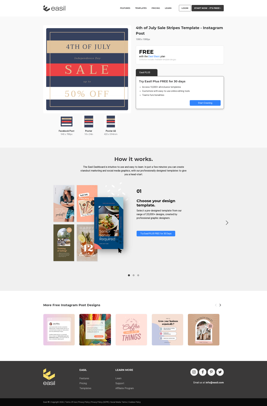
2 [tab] (133, 275)
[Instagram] (194, 372)
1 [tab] (128, 275)
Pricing (156, 8)
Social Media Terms (118, 402)
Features (84, 378)
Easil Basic (154, 56)
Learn (168, 8)
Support (119, 383)
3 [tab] (138, 275)
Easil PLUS (145, 72)
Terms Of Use (71, 402)
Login (185, 8)
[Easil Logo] (55, 8)
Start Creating (205, 103)
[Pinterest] (211, 372)
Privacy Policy (84, 402)
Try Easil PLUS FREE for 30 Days (156, 233)
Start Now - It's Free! (207, 8)
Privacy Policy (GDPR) (100, 402)
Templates (85, 388)
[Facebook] (202, 372)
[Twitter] (220, 372)
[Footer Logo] (49, 377)
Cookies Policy (134, 402)
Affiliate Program (124, 388)
